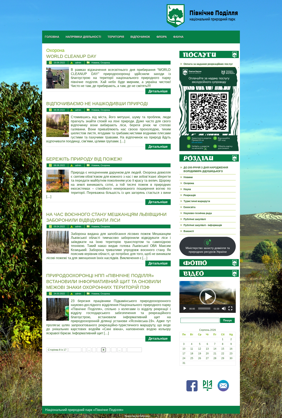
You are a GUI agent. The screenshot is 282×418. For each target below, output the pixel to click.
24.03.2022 (59, 293)
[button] (207, 296)
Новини (95, 62)
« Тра (182, 372)
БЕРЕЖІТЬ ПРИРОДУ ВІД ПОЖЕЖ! (84, 159)
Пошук (227, 320)
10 (113, 349)
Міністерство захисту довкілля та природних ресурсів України (208, 250)
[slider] (204, 308)
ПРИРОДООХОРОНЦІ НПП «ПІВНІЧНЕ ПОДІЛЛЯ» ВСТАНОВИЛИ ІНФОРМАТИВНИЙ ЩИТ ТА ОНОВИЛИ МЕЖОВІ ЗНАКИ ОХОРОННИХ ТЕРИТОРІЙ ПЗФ (103, 281)
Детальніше (158, 91)
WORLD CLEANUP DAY (71, 56)
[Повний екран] (230, 308)
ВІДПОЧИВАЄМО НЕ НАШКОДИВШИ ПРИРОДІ (97, 103)
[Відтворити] (185, 308)
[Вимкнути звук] (224, 308)
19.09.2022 (59, 62)
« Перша (75, 349)
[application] (207, 297)
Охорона (105, 62)
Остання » (134, 349)
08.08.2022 (59, 110)
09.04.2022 (59, 226)
